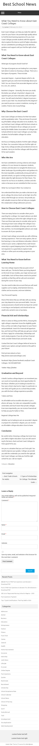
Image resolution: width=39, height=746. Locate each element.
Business (3, 618)
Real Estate (4, 681)
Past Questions (6, 674)
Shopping (4, 705)
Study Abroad (5, 712)
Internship (4, 656)
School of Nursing (6, 701)
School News (5, 698)
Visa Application (6, 722)
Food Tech (4, 635)
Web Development (7, 726)
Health (3, 646)
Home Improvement (7, 649)
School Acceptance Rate (8, 691)
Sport (3, 708)
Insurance (4, 653)
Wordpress (29, 744)
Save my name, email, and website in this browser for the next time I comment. (19, 556)
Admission (4, 611)
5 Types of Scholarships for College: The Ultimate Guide (28, 479)
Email (4, 534)
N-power (4, 667)
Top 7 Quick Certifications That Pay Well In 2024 (16, 600)
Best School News (19, 4)
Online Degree (5, 670)
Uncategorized (5, 719)
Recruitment (5, 684)
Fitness (3, 632)
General (3, 642)
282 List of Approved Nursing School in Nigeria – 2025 (17, 593)
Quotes (3, 677)
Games (3, 639)
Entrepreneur (5, 625)
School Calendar (6, 694)
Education (11, 464)
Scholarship (4, 688)
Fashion (3, 629)
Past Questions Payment (8, 597)
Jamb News (4, 660)
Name (4, 525)
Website (4, 543)
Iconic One (9, 744)
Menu (19, 12)
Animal (3, 615)
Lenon (6, 27)
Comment (5, 500)
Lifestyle (3, 663)
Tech (2, 715)
